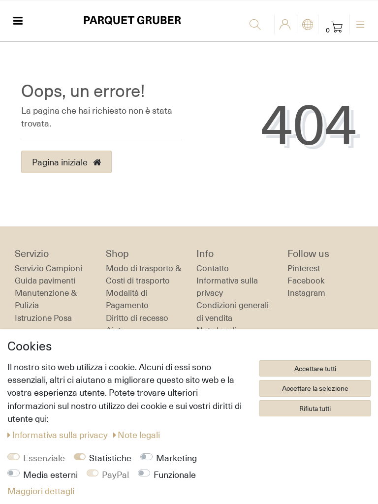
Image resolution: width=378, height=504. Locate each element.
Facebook (306, 280)
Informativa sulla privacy (61, 434)
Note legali (139, 434)
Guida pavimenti (45, 280)
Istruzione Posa (43, 318)
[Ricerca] (259, 25)
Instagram (306, 293)
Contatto (212, 268)
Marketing (176, 457)
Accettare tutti (315, 368)
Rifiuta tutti (315, 408)
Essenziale (44, 457)
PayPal (115, 474)
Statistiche (110, 457)
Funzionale (175, 474)
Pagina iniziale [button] (61, 162)
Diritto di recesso (137, 318)
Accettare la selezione (315, 388)
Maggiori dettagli (40, 490)
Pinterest (303, 268)
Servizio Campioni (48, 268)
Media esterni (50, 474)
